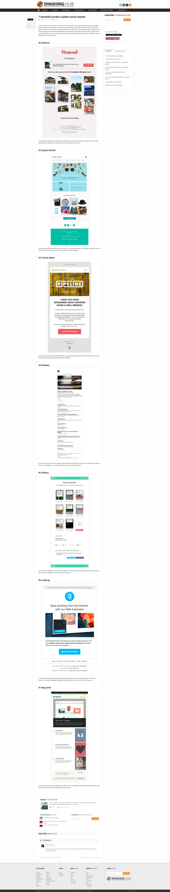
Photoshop (92, 10)
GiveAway (38, 877)
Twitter (120, 5)
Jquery (72, 876)
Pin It (29, 26)
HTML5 (48, 882)
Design (44, 10)
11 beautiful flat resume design (51, 817)
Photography (78, 10)
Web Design (39, 874)
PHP (37, 884)
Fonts (47, 876)
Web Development (106, 10)
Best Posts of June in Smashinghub (114, 85)
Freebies (54, 10)
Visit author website (64, 807)
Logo (87, 874)
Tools (71, 874)
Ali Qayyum (46, 19)
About (119, 1)
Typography (89, 877)
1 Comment (55, 19)
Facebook (123, 5)
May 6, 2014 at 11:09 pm (51, 846)
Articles (38, 872)
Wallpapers (49, 879)
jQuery (47, 884)
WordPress (122, 10)
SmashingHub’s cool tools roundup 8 (90, 857)
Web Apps (38, 881)
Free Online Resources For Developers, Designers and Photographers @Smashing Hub (55, 4)
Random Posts (120, 51)
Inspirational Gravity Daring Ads (113, 82)
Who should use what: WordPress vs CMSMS (50, 857)
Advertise (129, 1)
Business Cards (39, 879)
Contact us (123, 1)
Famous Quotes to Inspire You (50, 825)
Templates (48, 877)
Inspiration (65, 10)
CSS (37, 882)
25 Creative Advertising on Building (114, 56)
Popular (108, 51)
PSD (87, 882)
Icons (87, 879)
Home (38, 10)
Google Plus (126, 5)
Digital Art (48, 874)
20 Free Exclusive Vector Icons (113, 59)
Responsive (73, 872)
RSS (130, 5)
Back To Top (131, 890)
